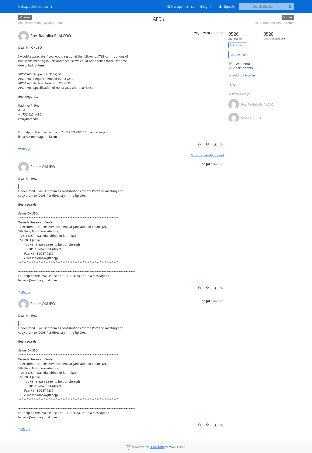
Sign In (207, 6)
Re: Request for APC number (273, 23)
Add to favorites (244, 75)
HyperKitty (157, 447)
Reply (25, 149)
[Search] (290, 6)
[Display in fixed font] (215, 145)
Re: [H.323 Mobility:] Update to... (41, 23)
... (21, 186)
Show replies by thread (207, 155)
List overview (238, 45)
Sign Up (229, 6)
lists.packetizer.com (35, 6)
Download (241, 55)
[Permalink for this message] (221, 144)
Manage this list (182, 6)
